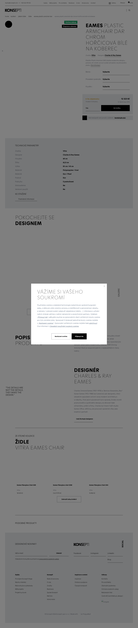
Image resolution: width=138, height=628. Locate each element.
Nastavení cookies (46, 323)
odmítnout (93, 323)
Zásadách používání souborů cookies (64, 326)
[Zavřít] (104, 286)
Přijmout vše (42, 317)
